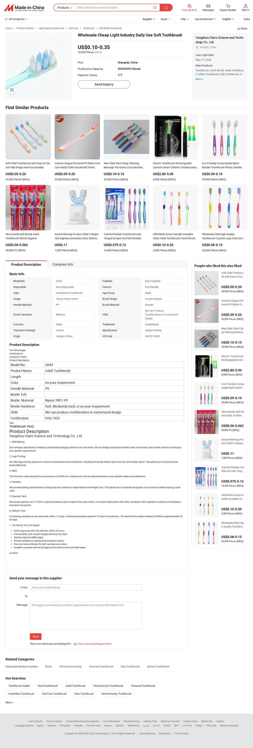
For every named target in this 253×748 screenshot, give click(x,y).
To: (26, 596)
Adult (148, 293)
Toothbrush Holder (19, 685)
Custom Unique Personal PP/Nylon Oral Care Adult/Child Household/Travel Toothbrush (232, 302)
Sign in (245, 9)
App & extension (204, 19)
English (40, 725)
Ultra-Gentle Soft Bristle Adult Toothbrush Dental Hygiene (232, 413)
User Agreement (147, 733)
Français (78, 725)
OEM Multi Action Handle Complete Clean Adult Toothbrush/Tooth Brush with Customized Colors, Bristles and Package (232, 497)
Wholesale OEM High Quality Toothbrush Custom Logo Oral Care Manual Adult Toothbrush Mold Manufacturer (232, 524)
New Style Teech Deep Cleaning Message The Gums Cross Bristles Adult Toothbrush (232, 330)
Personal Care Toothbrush (108, 685)
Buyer (164, 19)
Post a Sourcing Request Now (92, 643)
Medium (60, 314)
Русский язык (93, 725)
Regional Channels (170, 721)
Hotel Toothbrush (48, 685)
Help (183, 19)
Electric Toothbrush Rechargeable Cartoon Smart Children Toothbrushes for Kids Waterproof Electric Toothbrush (232, 358)
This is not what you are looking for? (50, 643)
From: (24, 587)
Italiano (108, 725)
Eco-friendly (152, 287)
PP (57, 304)
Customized (152, 324)
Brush (48, 666)
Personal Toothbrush (143, 685)
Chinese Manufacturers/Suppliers (82, 721)
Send (36, 636)
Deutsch (120, 725)
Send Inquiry (104, 84)
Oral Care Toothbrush (54, 693)
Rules (247, 19)
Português (65, 725)
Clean (59, 324)
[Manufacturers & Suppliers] (24, 7)
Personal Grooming (70, 666)
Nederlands (133, 725)
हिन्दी (176, 725)
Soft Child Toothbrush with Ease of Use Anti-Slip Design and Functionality (232, 274)
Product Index (190, 721)
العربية (146, 725)
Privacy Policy (181, 733)
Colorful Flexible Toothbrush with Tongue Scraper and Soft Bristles (232, 469)
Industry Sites (150, 721)
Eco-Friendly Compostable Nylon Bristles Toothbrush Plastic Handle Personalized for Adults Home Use (232, 386)
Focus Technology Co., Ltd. (102, 733)
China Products (54, 721)
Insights (220, 721)
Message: (22, 605)
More (199, 79)
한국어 (156, 725)
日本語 (167, 725)
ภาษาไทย (187, 725)
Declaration (165, 733)
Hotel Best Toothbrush (21, 693)
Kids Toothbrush (130, 666)
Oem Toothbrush (84, 693)
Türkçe (199, 725)
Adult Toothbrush (76, 685)
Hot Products (35, 721)
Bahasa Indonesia (229, 725)
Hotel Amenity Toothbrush (116, 693)
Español (52, 725)
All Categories (16, 19)
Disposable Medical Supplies (22, 666)
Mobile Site (206, 721)
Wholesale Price (132, 721)
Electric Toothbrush (158, 666)
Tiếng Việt (211, 725)
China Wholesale (111, 721)
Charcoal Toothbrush (101, 666)
